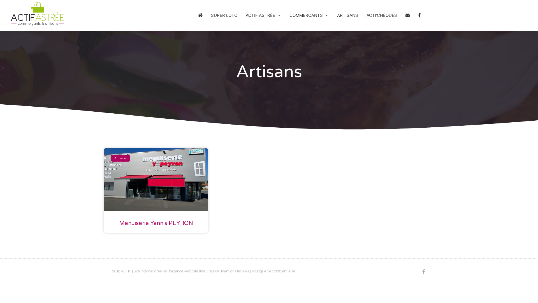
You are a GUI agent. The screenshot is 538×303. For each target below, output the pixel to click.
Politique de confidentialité (273, 271)
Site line (198, 271)
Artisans (347, 15)
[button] (279, 15)
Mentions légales (235, 271)
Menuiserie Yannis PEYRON (156, 223)
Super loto (224, 15)
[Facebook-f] (423, 271)
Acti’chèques (382, 15)
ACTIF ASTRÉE (260, 15)
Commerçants (306, 15)
